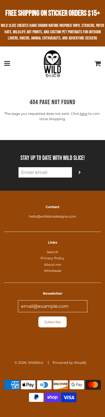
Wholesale (52, 271)
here (83, 113)
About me (52, 264)
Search (52, 252)
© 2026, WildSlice (29, 362)
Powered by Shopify (70, 362)
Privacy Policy (52, 258)
